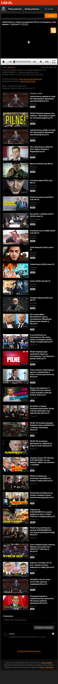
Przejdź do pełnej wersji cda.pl (29, 651)
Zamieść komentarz (44, 628)
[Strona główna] (7, 3)
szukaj (51, 16)
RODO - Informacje (46, 667)
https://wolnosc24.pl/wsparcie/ (30, 79)
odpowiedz (42, 637)
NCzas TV (11, 67)
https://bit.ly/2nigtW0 (27, 81)
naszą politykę (46, 663)
